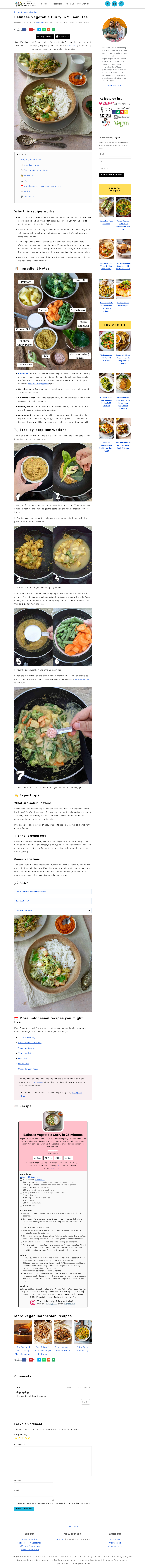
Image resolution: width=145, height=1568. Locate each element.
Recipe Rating (20, 1434)
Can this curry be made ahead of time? (31, 891)
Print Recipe (63, 36)
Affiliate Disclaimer (30, 1546)
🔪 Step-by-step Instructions (34, 170)
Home (16, 12)
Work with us (83, 4)
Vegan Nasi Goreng (27, 1053)
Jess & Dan (55, 1168)
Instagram (38, 1082)
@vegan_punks (51, 1304)
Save (38, 1158)
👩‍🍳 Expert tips (27, 175)
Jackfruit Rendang (26, 1037)
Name (17, 1481)
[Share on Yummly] (48, 29)
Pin (59, 1158)
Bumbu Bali (40, 1180)
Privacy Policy (29, 1539)
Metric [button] (22, 1177)
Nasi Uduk (72, 45)
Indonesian (32, 12)
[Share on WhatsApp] (44, 29)
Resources (57, 4)
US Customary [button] (33, 1177)
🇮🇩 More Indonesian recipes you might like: (41, 186)
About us (70, 4)
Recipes (45, 4)
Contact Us (115, 1543)
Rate (69, 1158)
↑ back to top (72, 1526)
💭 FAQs (25, 181)
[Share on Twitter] (39, 29)
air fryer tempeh (82, 679)
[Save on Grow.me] (58, 29)
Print (49, 1158)
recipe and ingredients (38, 384)
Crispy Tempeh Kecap (28, 1069)
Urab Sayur (23, 1064)
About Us (115, 1539)
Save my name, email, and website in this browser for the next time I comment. (54, 1503)
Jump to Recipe (46, 36)
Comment (19, 1444)
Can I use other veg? (24, 910)
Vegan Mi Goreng (26, 1048)
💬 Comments (27, 196)
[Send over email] (53, 29)
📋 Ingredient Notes (30, 165)
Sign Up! (59, 1539)
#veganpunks (69, 1304)
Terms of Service (30, 1550)
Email (17, 1490)
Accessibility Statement (29, 1543)
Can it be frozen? (22, 901)
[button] (49, 1150)
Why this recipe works (31, 160)
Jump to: (23, 154)
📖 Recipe (25, 191)
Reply (85, 1402)
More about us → (114, 85)
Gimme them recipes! (111, 175)
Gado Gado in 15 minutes (30, 1042)
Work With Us (115, 1546)
